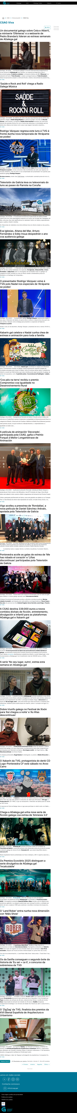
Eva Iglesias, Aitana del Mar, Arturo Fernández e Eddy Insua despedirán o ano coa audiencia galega (24, 233)
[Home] (3, 18)
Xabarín (49, 3)
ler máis (2, 79)
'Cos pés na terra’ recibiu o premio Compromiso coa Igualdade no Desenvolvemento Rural (19, 382)
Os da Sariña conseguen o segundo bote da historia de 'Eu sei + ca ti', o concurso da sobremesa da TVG (25, 962)
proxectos (11, 654)
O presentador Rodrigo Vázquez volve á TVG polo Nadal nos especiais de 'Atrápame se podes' (24, 284)
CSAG (8, 18)
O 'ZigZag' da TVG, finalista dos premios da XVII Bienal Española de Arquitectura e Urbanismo (24, 1012)
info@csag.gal (13, 1088)
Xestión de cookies (7, 1099)
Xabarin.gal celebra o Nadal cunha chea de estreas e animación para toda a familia (24, 334)
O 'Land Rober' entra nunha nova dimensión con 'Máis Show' (24, 912)
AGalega (18, 3)
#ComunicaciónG (16, 18)
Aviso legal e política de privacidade (12, 1094)
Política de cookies (7, 1097)
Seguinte (39, 1064)
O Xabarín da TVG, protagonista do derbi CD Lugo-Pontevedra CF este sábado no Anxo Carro (25, 763)
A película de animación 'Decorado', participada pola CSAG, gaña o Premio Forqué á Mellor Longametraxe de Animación (21, 436)
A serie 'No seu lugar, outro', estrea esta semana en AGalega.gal (22, 663)
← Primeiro (25, 1064)
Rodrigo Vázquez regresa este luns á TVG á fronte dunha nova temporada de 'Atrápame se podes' (24, 133)
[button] (5, 1061)
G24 (27, 3)
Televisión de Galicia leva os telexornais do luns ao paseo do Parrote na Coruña (24, 184)
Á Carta (58, 3)
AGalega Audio (37, 3)
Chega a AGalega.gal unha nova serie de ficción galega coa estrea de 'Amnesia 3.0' (24, 813)
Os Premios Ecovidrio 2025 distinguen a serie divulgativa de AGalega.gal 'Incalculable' (22, 863)
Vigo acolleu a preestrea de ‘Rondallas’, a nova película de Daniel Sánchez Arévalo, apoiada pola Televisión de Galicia (23, 508)
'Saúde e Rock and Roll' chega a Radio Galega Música (21, 85)
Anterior (32, 1064)
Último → (46, 1064)
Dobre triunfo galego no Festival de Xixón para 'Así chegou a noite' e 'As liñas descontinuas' (23, 712)
